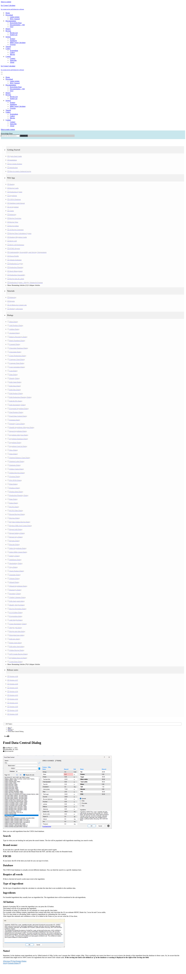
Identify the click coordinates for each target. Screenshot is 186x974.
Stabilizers (13, 41)
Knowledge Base (16, 23)
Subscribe (13, 60)
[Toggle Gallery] (38, 112)
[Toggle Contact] (38, 120)
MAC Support (15, 19)
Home (8, 13)
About (12, 62)
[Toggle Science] (38, 101)
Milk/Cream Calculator (18, 42)
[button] (95, 149)
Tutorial (8, 46)
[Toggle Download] (38, 79)
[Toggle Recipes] (38, 95)
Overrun (13, 44)
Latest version (14, 17)
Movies (12, 54)
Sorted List (13, 35)
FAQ (11, 27)
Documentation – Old (17, 25)
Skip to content (6, 2)
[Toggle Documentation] (38, 85)
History (8, 29)
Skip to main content (8, 129)
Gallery (12, 52)
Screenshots (14, 50)
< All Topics (8, 724)
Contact (12, 58)
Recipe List (14, 33)
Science (12, 39)
